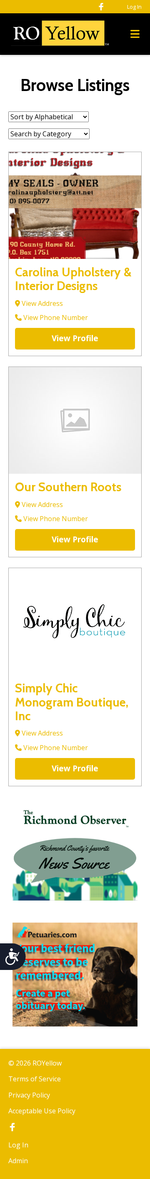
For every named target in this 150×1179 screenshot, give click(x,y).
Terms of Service (34, 1078)
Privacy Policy (29, 1095)
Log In (134, 6)
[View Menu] (135, 34)
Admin (18, 1160)
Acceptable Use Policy (41, 1110)
